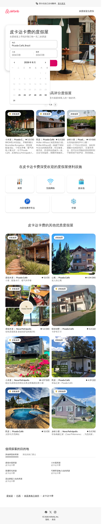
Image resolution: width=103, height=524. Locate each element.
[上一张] (46, 105)
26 (25, 95)
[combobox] (33, 45)
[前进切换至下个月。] (45, 62)
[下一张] (55, 105)
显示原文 (61, 3)
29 (40, 95)
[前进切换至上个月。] (14, 62)
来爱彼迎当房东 (86, 11)
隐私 (47, 519)
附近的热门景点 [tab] (29, 454)
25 (19, 95)
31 (14, 100)
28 (35, 95)
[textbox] (21, 54)
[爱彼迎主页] (12, 11)
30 (46, 95)
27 (30, 95)
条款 (54, 519)
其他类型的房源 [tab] (12, 454)
